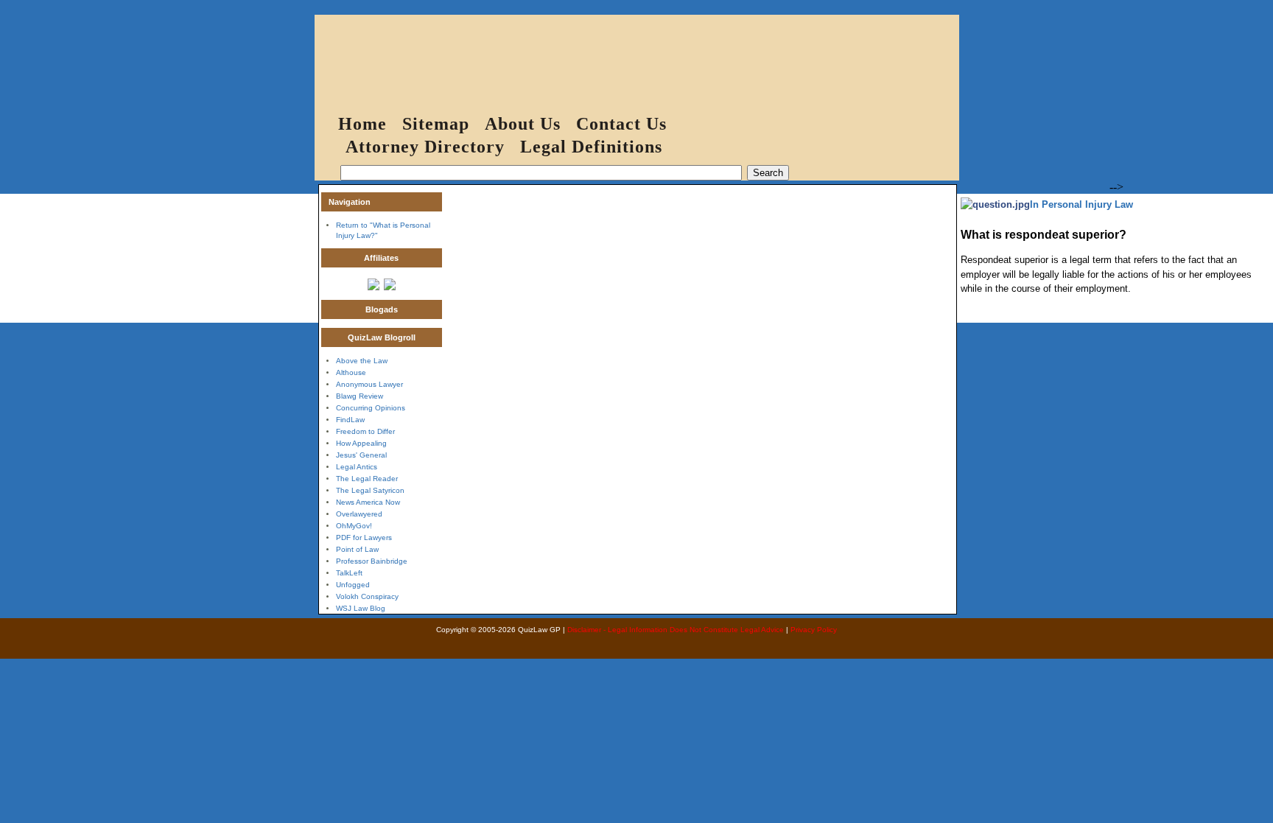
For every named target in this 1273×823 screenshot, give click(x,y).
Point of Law (357, 549)
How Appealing (361, 443)
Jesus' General (361, 455)
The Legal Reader (367, 478)
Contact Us (621, 123)
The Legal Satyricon (370, 490)
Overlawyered (359, 514)
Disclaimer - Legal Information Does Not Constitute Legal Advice (675, 630)
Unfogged (353, 585)
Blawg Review (359, 396)
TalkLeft (349, 573)
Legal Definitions (591, 146)
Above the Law (361, 361)
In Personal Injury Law (1081, 204)
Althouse (351, 372)
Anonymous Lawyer (369, 384)
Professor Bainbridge (371, 561)
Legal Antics (356, 467)
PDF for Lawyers (364, 537)
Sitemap (435, 123)
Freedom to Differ (365, 431)
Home (362, 123)
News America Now (368, 502)
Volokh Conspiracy (367, 596)
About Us (523, 123)
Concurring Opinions (370, 408)
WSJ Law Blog (360, 608)
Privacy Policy (813, 630)
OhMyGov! (354, 526)
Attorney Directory (425, 146)
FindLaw (350, 420)
